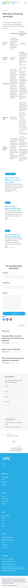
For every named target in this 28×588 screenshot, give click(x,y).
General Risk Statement (7, 537)
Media (3, 525)
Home (3, 479)
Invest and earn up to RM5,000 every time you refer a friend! (13, 180)
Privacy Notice (5, 545)
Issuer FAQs (4, 482)
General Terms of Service (7, 540)
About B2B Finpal (5, 515)
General (7, 202)
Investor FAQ (4, 501)
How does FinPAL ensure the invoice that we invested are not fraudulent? (13, 338)
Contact (3, 518)
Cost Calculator (5, 477)
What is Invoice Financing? (11, 349)
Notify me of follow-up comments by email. (13, 423)
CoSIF (3, 520)
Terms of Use (5, 547)
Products (4, 484)
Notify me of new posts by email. (13, 427)
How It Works (5, 498)
